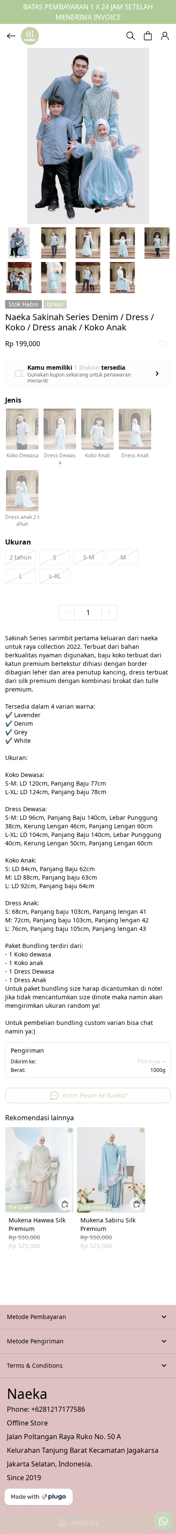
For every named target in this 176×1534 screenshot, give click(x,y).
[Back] (11, 36)
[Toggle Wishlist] (163, 343)
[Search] (130, 36)
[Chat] (163, 1521)
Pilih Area (149, 1061)
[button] (147, 36)
